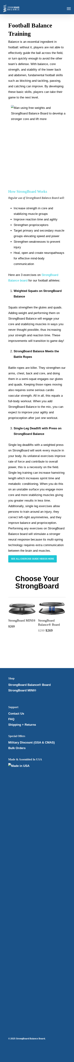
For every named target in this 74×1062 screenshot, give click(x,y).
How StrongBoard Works (27, 191)
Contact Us (16, 713)
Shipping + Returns (22, 724)
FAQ (11, 719)
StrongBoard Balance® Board (29, 685)
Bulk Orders (17, 748)
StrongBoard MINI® (22, 690)
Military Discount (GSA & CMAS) (31, 742)
